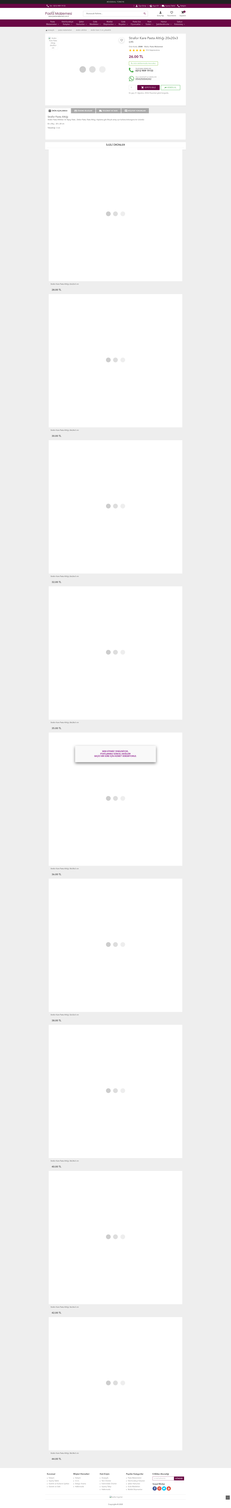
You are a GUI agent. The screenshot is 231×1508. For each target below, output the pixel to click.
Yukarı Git (228, 1498)
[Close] (156, 746)
